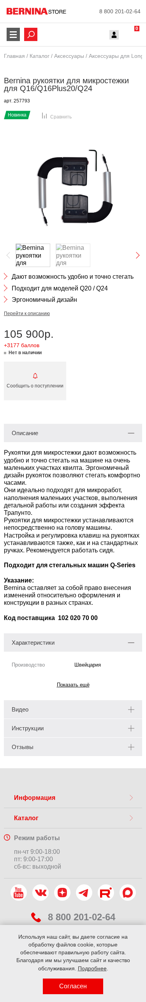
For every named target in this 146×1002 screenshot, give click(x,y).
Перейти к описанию (27, 313)
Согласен (73, 986)
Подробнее (92, 968)
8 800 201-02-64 (120, 11)
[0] (129, 35)
